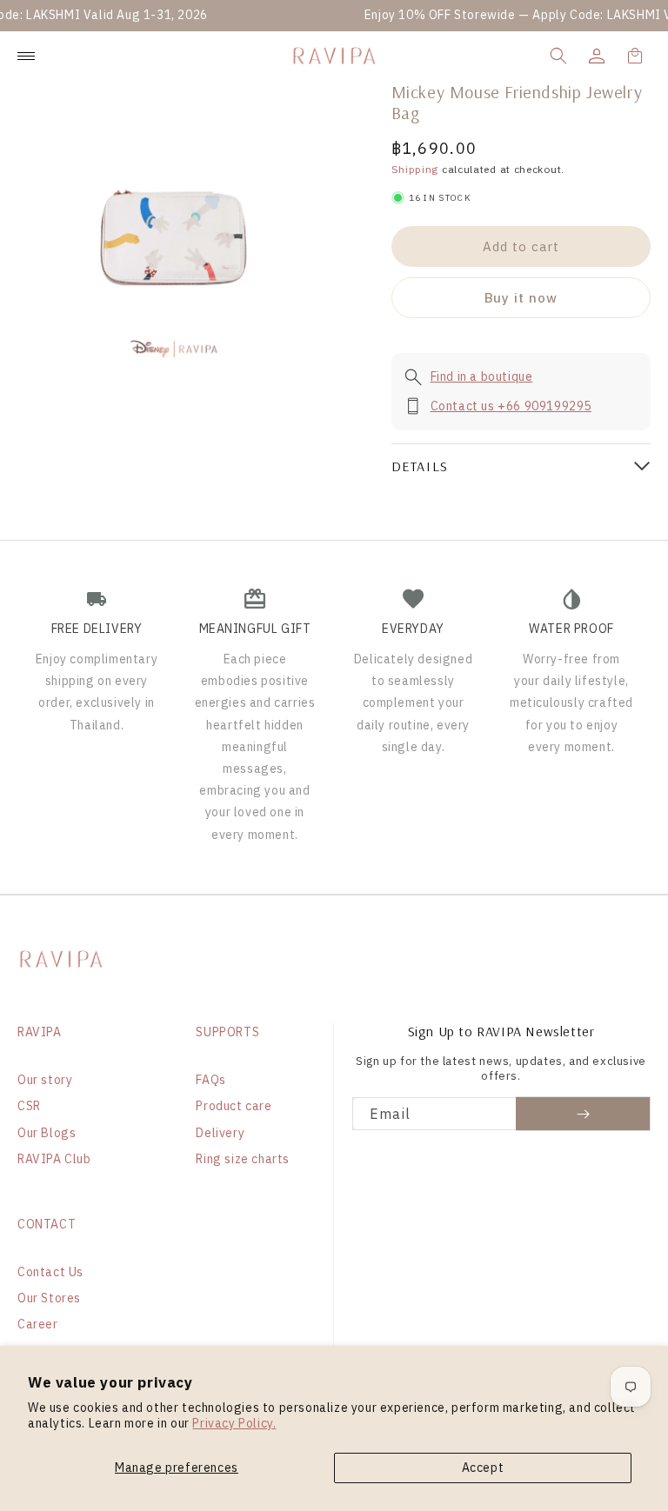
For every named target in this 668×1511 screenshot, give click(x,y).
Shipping (415, 169)
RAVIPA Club (54, 1159)
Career (37, 1324)
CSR (29, 1106)
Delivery (220, 1133)
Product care (233, 1106)
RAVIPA (39, 1032)
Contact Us (50, 1272)
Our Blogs (46, 1133)
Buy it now (521, 298)
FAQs (210, 1080)
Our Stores (49, 1298)
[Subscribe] (583, 1113)
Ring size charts (243, 1159)
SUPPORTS (227, 1032)
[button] (558, 56)
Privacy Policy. (234, 1423)
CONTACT (46, 1224)
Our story (44, 1080)
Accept (483, 1467)
